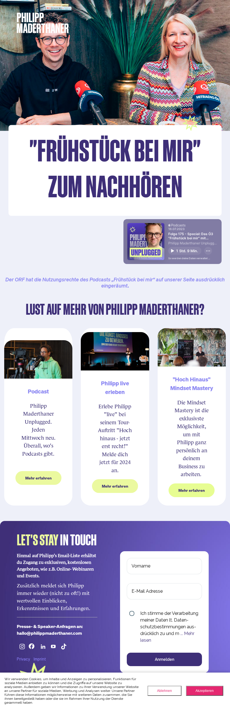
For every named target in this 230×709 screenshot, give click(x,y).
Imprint (40, 658)
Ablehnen (164, 691)
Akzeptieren (205, 691)
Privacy (23, 658)
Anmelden (164, 659)
